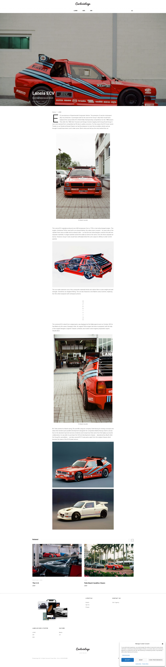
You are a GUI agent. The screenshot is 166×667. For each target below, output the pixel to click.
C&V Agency (115, 602)
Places (87, 607)
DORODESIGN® (64, 658)
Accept (127, 660)
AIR (91, 10)
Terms (58, 658)
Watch (87, 602)
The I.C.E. (35, 583)
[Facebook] (118, 658)
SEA (83, 10)
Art (60, 634)
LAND (75, 10)
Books (60, 632)
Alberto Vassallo (36, 101)
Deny (141, 660)
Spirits (87, 604)
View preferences (155, 660)
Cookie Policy (138, 663)
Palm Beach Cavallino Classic (94, 583)
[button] (162, 644)
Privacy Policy (145, 663)
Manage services (126, 655)
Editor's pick (35, 580)
